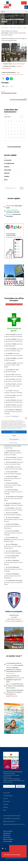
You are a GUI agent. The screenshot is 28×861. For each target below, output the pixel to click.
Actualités (7, 160)
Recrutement (6, 835)
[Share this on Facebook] (7, 78)
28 (8, 124)
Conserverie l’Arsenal (18, 64)
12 (11, 131)
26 (11, 137)
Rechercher (20, 786)
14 (18, 131)
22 (21, 134)
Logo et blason (7, 837)
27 (5, 124)
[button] (26, 7)
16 (24, 131)
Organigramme (7, 833)
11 (8, 131)
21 (18, 134)
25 (8, 137)
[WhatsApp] (11, 78)
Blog (5, 180)
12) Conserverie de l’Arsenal (8, 92)
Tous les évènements (14, 147)
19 (11, 134)
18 (8, 134)
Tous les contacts (7, 831)
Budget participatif (9, 821)
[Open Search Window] (26, 12)
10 (5, 131)
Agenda (6, 176)
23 (24, 134)
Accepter (14, 432)
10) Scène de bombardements (18, 99)
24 (5, 137)
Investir (6, 173)
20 (14, 134)
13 (14, 131)
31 (18, 124)
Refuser (14, 435)
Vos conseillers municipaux (12, 815)
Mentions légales (7, 841)
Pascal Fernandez (11, 74)
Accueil (3, 15)
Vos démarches (9, 163)
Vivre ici (6, 167)
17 (5, 134)
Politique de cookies (13, 442)
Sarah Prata (20, 74)
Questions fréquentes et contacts (14, 824)
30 (14, 124)
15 (21, 131)
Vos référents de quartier (11, 818)
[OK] (21, 188)
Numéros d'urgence (8, 839)
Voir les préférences (14, 439)
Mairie (25, 27)
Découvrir (7, 170)
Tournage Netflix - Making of (13, 15)
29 (11, 124)
